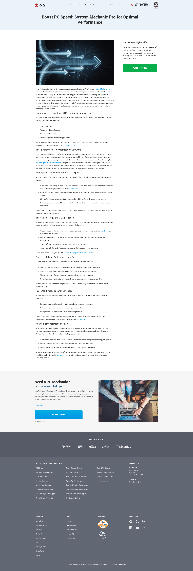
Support (121, 5)
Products (73, 5)
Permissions (71, 538)
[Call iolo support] (132, 5)
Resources (103, 5)
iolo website (80, 319)
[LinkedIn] (130, 527)
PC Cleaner (40, 468)
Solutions (93, 5)
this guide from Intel (69, 145)
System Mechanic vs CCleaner (77, 489)
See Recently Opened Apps (45, 494)
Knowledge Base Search (105, 472)
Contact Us (39, 534)
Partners (113, 5)
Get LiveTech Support (43, 485)
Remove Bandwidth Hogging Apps (78, 494)
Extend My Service (103, 468)
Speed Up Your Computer (75, 481)
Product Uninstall (103, 481)
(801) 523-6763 (141, 5)
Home (64, 5)
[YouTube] (137, 527)
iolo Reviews (71, 525)
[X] (137, 521)
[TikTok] (143, 527)
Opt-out (38, 555)
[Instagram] (143, 521)
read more (105, 231)
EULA (38, 542)
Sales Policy (40, 551)
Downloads (82, 5)
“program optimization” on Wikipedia (48, 163)
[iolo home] (40, 5)
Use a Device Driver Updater (76, 477)
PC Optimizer (73, 189)
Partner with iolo (41, 525)
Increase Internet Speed (44, 489)
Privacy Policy (41, 547)
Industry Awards (72, 530)
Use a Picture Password (44, 498)
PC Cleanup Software (73, 498)
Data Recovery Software (44, 472)
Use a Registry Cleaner (74, 468)
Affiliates (39, 530)
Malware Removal (42, 477)
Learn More (39, 405)
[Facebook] (130, 521)
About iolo (39, 521)
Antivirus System (42, 481)
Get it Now (140, 67)
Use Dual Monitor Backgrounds (77, 485)
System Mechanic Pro (102, 89)
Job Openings (41, 538)
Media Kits (71, 534)
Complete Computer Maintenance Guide (78, 253)
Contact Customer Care (105, 477)
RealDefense (122, 564)
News (69, 521)
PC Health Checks (72, 472)
